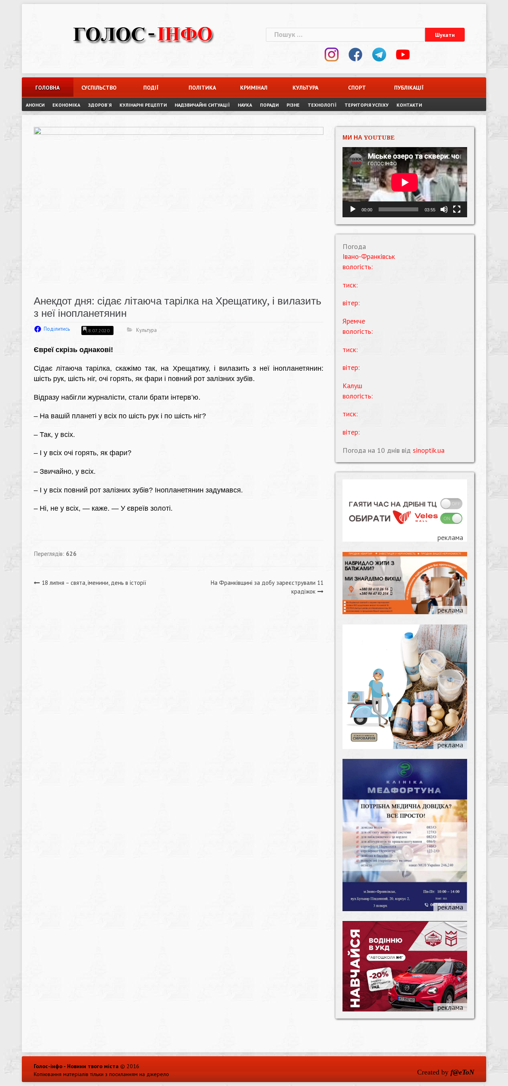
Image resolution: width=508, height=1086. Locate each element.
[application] (405, 182)
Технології (322, 105)
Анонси (35, 105)
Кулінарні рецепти (143, 105)
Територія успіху (366, 105)
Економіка (66, 105)
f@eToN (462, 1072)
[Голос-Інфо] (143, 33)
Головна (47, 87)
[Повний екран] (457, 209)
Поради (269, 105)
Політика (202, 87)
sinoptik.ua (428, 450)
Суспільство (99, 87)
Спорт (357, 87)
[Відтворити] (353, 209)
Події (150, 87)
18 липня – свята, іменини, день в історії (94, 582)
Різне (293, 105)
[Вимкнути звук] (444, 209)
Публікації (408, 87)
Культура (305, 87)
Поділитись (57, 329)
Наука (245, 105)
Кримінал (253, 87)
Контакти (409, 105)
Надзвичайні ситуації (202, 105)
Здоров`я (100, 105)
